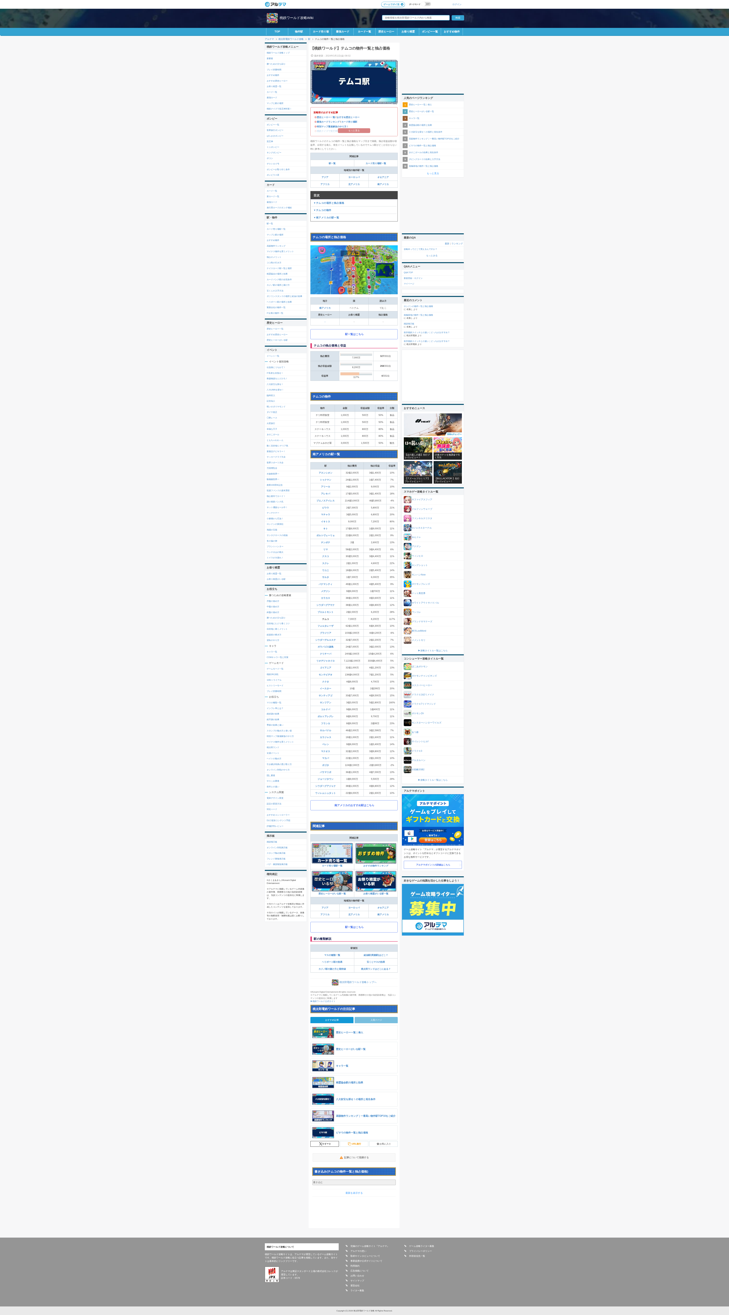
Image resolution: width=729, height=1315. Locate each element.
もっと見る (433, 173)
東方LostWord (419, 631)
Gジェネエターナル (422, 527)
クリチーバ (325, 654)
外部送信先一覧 (417, 1256)
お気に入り (385, 1144)
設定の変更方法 (274, 804)
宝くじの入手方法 (275, 291)
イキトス (325, 521)
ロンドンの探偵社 (275, 524)
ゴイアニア (325, 668)
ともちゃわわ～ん (275, 440)
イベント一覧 (273, 356)
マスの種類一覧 (332, 955)
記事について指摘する (356, 1157)
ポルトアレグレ (326, 716)
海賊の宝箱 (272, 530)
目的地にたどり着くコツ (278, 623)
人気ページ (376, 1020)
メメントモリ (418, 640)
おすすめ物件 (452, 31)
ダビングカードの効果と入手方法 (424, 159)
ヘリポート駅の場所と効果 (279, 302)
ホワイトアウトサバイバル (425, 602)
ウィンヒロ (417, 556)
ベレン (325, 744)
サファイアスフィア (422, 499)
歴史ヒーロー (386, 31)
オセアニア (383, 177)
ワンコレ (416, 612)
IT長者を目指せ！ (275, 373)
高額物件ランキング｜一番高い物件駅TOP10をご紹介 (434, 139)
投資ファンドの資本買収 (278, 490)
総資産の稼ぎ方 (274, 634)
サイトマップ (357, 1280)
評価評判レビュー (275, 826)
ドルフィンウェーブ (422, 509)
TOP (277, 31)
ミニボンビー (273, 147)
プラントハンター (275, 546)
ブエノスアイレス (325, 501)
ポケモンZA (418, 713)
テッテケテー (273, 513)
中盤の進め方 (273, 606)
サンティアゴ (325, 695)
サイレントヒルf (420, 741)
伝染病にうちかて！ (276, 367)
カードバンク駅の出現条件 (279, 279)
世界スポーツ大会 (275, 462)
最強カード (342, 31)
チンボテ (325, 542)
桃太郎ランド (273, 747)
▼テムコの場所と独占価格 (328, 202)
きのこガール (273, 434)
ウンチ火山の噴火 (275, 552)
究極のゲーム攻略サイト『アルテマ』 (369, 1246)
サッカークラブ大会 (276, 457)
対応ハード (272, 809)
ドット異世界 (418, 593)
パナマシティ (325, 584)
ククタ (325, 682)
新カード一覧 (273, 196)
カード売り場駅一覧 (376, 163)
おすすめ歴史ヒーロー (348, 117)
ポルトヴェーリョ (325, 535)
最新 (447, 243)
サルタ (325, 577)
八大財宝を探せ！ (275, 384)
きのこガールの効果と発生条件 (423, 152)
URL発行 (356, 1144)
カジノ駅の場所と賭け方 (278, 285)
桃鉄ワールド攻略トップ (278, 53)
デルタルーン (418, 760)
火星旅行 (271, 423)
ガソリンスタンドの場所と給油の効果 (284, 296)
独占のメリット (274, 257)
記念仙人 (271, 401)
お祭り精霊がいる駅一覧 (375, 893)
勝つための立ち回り (276, 64)
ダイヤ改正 (272, 412)
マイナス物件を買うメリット (280, 251)
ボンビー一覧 (430, 31)
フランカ (325, 723)
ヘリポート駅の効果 (332, 962)
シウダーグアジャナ (325, 786)
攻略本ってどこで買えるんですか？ (420, 249)
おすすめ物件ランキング (375, 866)
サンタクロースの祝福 (277, 535)
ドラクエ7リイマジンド (424, 704)
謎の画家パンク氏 (275, 502)
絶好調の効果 (273, 714)
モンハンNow (419, 574)
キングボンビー (274, 152)
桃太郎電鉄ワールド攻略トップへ (357, 982)
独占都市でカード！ (276, 496)
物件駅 (299, 31)
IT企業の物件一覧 (275, 313)
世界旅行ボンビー (275, 130)
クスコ (325, 556)
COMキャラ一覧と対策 (277, 657)
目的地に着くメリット (277, 629)
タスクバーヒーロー (422, 685)
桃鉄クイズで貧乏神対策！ (279, 109)
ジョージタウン (326, 779)
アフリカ (325, 184)
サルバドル (325, 730)
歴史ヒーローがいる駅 (277, 340)
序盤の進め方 (273, 601)
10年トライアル (274, 680)
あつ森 (415, 732)
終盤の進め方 (273, 612)
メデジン (325, 591)
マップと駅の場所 (275, 103)
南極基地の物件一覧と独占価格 (423, 166)
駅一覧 (332, 163)
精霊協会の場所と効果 (277, 274)
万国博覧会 (272, 468)
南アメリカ (383, 184)
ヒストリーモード (275, 685)
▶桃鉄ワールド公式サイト (322, 1001)
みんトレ (416, 537)
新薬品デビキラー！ (276, 451)
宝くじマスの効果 (376, 962)
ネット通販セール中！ (277, 507)
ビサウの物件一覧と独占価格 (422, 145)
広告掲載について (359, 1270)
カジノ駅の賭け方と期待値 (332, 969)
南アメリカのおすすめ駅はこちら (354, 805)
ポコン (270, 158)
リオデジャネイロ (325, 661)
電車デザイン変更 (275, 798)
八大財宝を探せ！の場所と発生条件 (425, 132)
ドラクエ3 (417, 751)
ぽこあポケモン (420, 666)
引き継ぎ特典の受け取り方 (279, 764)
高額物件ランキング (276, 246)
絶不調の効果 (273, 719)
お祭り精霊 (408, 31)
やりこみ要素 (273, 781)
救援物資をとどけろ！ (277, 378)
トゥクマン (325, 480)
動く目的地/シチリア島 (277, 446)
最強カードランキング (328, 121)
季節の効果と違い (275, 725)
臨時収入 (271, 395)
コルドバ (325, 709)
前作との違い (273, 786)
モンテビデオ (325, 675)
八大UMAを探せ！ (275, 390)
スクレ (325, 563)
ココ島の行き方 (274, 262)
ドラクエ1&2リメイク (423, 694)
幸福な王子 (272, 429)
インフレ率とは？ (275, 708)
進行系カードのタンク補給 (279, 207)
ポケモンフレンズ (421, 584)
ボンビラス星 (273, 175)
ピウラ (325, 508)
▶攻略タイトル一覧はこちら (433, 650)
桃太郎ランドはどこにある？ (376, 969)
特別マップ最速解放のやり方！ (333, 126)
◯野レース (272, 418)
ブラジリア (325, 633)
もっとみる (432, 255)
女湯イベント (273, 753)
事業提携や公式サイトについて (366, 1261)
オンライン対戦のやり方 (278, 770)
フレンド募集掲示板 (276, 859)
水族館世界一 (273, 474)
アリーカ (325, 487)
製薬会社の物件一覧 (276, 307)
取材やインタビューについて (365, 1256)
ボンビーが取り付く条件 (278, 169)
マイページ (409, 284)
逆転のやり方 (273, 640)
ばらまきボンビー (275, 136)
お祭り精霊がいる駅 (276, 579)
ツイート (326, 1144)
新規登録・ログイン (413, 278)
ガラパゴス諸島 (326, 647)
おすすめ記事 (332, 1020)
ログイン (457, 4)
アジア (325, 177)
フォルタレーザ (326, 626)
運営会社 (355, 1285)
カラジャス (325, 737)
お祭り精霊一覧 (274, 86)
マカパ (325, 758)
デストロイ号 (273, 164)
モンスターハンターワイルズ (426, 722)
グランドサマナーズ (422, 621)
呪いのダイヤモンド (276, 406)
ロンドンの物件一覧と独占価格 (418, 306)
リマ (325, 549)
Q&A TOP (408, 272)
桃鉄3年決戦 (272, 674)
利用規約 (355, 1266)
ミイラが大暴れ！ (275, 557)
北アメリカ (354, 184)
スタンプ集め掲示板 (276, 853)
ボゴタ (325, 765)
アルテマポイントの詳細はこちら (433, 864)
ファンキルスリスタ (422, 518)
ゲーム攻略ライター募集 (421, 1246)
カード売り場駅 (349, 121)
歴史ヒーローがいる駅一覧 (332, 893)
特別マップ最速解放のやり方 (280, 736)
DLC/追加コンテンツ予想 (278, 820)
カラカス (325, 598)
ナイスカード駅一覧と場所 (279, 268)
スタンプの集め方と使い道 (279, 731)
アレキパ (325, 494)
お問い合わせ (357, 1275)
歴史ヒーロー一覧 (326, 117)
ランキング (457, 243)
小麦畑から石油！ (275, 518)
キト (325, 528)
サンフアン (325, 702)
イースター (325, 688)
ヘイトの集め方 (274, 758)
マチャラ (325, 514)
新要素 (270, 58)
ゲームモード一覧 (275, 669)
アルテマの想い (358, 1251)
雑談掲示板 (272, 842)
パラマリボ (325, 772)
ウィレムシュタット (325, 793)
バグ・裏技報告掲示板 (277, 864)
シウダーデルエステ (325, 640)
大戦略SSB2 (418, 769)
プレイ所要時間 (274, 69)
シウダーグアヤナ (325, 605)
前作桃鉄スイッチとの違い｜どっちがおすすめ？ (427, 332)
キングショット (420, 565)
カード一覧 (364, 31)
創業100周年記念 (275, 485)
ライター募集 (357, 1290)
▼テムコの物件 (322, 210)
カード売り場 (321, 31)
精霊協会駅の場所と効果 (420, 125)
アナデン (416, 546)
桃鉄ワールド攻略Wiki (296, 18)
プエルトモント (326, 612)
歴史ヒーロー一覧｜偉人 (420, 104)
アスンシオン (325, 473)
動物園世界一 (273, 479)
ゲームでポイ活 (391, 4)
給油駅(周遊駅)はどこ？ (376, 955)
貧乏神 (270, 141)
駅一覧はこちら (354, 334)
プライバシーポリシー (420, 1251)
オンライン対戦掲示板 (277, 847)
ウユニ (325, 570)
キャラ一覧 (272, 652)
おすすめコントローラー (278, 815)
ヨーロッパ (354, 177)
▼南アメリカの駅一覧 (326, 217)
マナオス (325, 751)
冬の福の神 (272, 541)
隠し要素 (271, 775)
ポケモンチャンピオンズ (424, 675)
